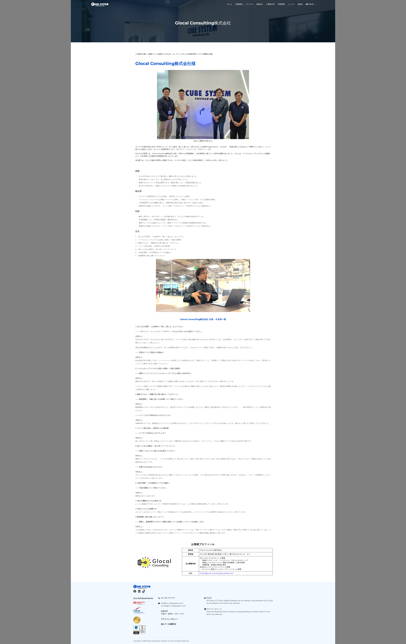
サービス (249, 4)
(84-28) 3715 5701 (168, 598)
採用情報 (281, 4)
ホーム (229, 4)
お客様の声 (270, 4)
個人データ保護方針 (168, 624)
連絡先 (300, 4)
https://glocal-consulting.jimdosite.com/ (216, 573)
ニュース (291, 4)
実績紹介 (259, 4)
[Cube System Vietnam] (108, 4)
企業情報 (238, 4)
